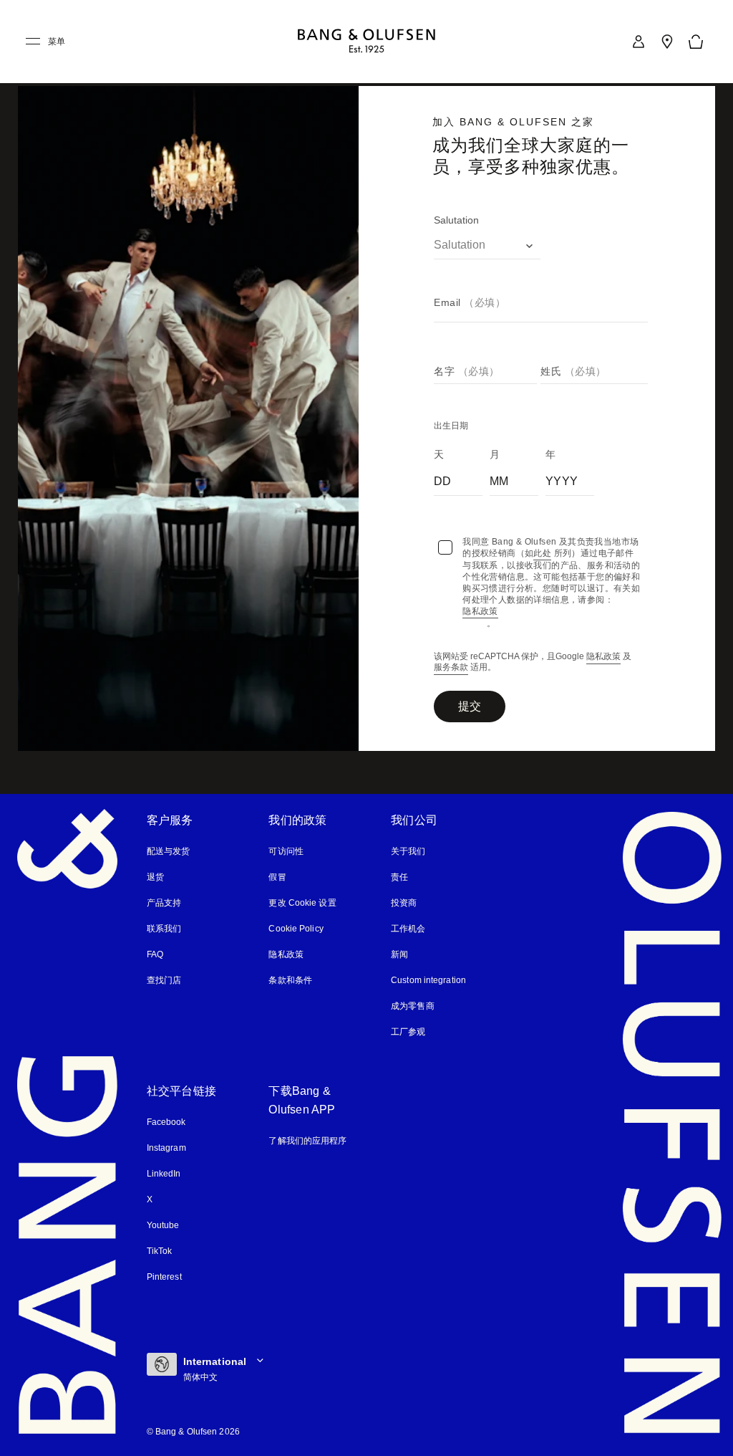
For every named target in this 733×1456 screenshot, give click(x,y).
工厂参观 (408, 1031)
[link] (638, 41)
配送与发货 (168, 851)
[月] (514, 478)
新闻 (399, 954)
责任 (399, 877)
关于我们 (408, 851)
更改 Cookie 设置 (301, 902)
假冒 (282, 877)
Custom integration (430, 980)
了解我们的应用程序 (307, 1140)
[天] (458, 478)
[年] (569, 478)
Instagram (168, 1147)
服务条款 (451, 668)
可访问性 (285, 851)
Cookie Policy (294, 928)
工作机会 (408, 928)
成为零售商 (413, 1006)
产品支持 (164, 902)
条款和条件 (290, 980)
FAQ (155, 954)
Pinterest (165, 1276)
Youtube (163, 1225)
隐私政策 (603, 657)
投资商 (404, 902)
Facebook (166, 1122)
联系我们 (164, 928)
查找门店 (164, 980)
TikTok (160, 1251)
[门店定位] (667, 41)
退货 (155, 877)
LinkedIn (164, 1173)
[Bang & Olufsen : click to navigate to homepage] (366, 42)
